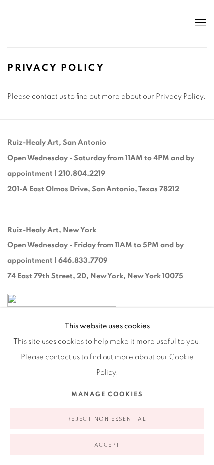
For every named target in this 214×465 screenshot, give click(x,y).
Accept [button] (107, 445)
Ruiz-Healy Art (89, 23)
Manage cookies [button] (107, 394)
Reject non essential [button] (106, 419)
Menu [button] (199, 23)
